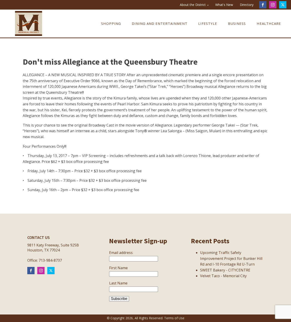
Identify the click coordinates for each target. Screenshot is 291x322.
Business (237, 23)
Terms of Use (174, 318)
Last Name (118, 283)
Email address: (121, 252)
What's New (224, 5)
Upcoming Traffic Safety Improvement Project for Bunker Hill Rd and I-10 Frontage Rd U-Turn (231, 258)
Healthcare (269, 23)
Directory (246, 5)
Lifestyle (207, 23)
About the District (193, 5)
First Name (118, 267)
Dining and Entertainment (159, 23)
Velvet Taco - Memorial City (223, 275)
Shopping (111, 23)
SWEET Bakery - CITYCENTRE (225, 270)
